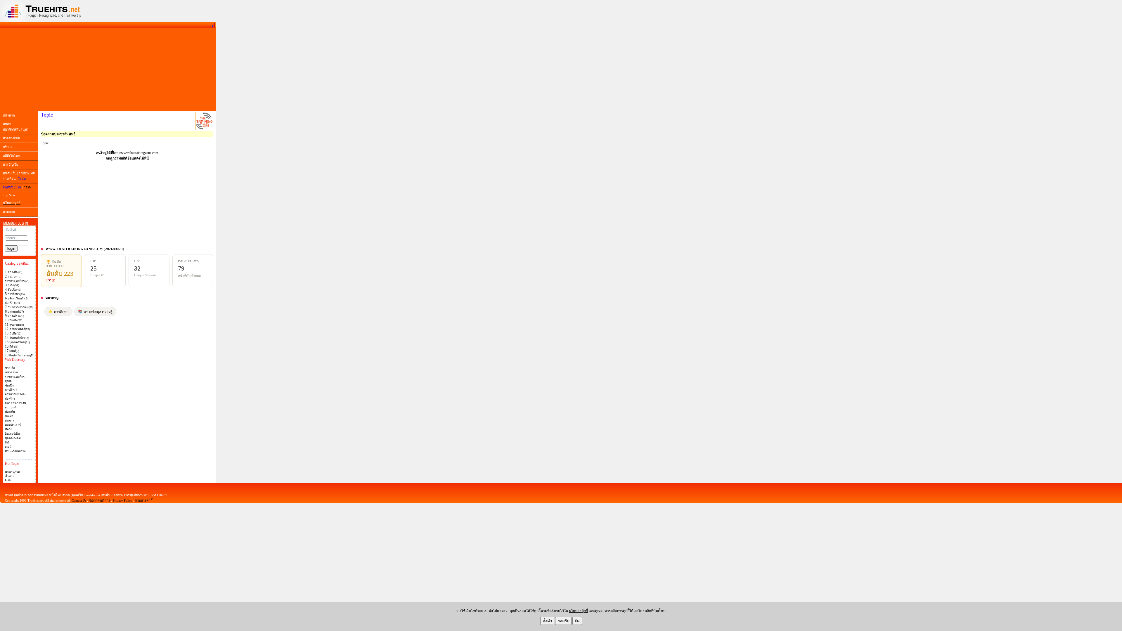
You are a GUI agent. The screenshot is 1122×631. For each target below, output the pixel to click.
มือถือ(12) (15, 333)
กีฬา (8, 442)
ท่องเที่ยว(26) (16, 316)
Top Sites (9, 195)
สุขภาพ (10, 420)
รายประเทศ (27, 173)
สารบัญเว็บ (10, 164)
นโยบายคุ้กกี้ (578, 611)
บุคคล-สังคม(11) (19, 342)
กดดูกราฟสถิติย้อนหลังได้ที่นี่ (127, 158)
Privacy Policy (122, 500)
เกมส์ (8, 446)
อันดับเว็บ (9, 173)
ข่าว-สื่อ (10, 368)
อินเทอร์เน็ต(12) (19, 337)
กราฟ (27, 187)
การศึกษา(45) (16, 294)
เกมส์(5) (14, 351)
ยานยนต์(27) (16, 311)
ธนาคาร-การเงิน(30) (20, 307)
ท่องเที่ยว (11, 411)
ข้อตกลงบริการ (99, 500)
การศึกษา (11, 389)
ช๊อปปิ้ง (9, 385)
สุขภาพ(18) (16, 324)
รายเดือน (9, 178)
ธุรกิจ (8, 381)
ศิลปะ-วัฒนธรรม (15, 451)
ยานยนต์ (10, 407)
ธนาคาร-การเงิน (15, 403)
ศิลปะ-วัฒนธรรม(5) (21, 355)
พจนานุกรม (12, 472)
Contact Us (79, 500)
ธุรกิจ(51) (13, 285)
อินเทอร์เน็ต (12, 433)
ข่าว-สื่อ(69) (15, 272)
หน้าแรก (9, 115)
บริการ (7, 147)
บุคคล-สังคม (13, 438)
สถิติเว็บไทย (11, 155)
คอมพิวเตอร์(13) (19, 329)
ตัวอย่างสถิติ (11, 138)
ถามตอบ (9, 212)
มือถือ (8, 429)
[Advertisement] (108, 69)
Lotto (8, 480)
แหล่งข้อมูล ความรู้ (95, 311)
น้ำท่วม (10, 476)
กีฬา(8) (13, 346)
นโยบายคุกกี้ (144, 500)
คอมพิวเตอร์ (13, 425)
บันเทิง (9, 416)
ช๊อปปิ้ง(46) (14, 289)
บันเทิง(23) (15, 320)
